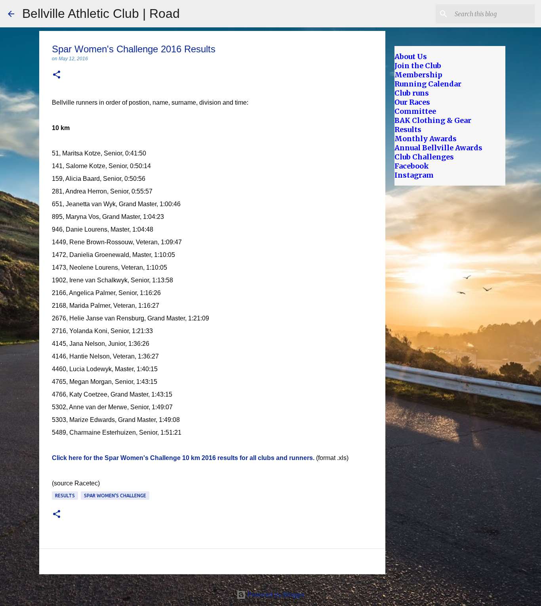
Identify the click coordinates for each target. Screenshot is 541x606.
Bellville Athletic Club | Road (101, 13)
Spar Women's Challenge (115, 495)
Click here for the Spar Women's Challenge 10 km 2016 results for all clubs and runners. (183, 457)
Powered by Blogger (275, 594)
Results (65, 495)
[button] (56, 75)
